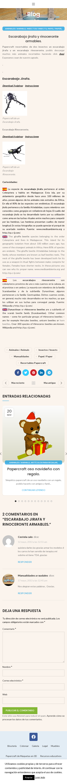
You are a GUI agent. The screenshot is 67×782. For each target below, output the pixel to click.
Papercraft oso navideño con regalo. (33, 471)
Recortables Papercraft (33, 362)
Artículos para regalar (44, 462)
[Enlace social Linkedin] (41, 372)
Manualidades (21, 356)
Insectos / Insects (37, 28)
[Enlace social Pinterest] (33, 372)
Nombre (7, 666)
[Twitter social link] (25, 372)
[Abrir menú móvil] (33, 4)
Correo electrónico (12, 680)
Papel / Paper (54, 28)
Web (4, 694)
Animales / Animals (15, 28)
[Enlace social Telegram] (49, 372)
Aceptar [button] (29, 777)
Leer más (40, 777)
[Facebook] (33, 737)
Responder (25, 562)
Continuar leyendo (33, 490)
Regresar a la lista (33, 383)
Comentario (9, 628)
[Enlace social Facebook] (18, 372)
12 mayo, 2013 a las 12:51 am (32, 541)
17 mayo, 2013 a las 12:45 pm (32, 580)
